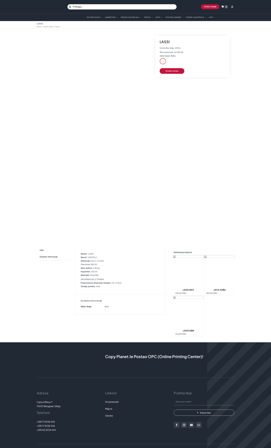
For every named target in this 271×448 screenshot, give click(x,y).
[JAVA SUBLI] (219, 270)
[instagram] (184, 425)
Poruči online (48, 27)
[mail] (199, 425)
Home (39, 27)
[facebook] (177, 425)
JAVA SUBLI (219, 289)
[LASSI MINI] (188, 311)
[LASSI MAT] (188, 270)
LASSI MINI (188, 330)
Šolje (57, 27)
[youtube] (191, 425)
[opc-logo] (45, 4)
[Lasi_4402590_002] (89, 140)
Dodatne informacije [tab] (49, 257)
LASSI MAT (188, 289)
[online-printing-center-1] (48, 17)
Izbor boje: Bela (167, 56)
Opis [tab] (42, 250)
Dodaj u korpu (172, 71)
